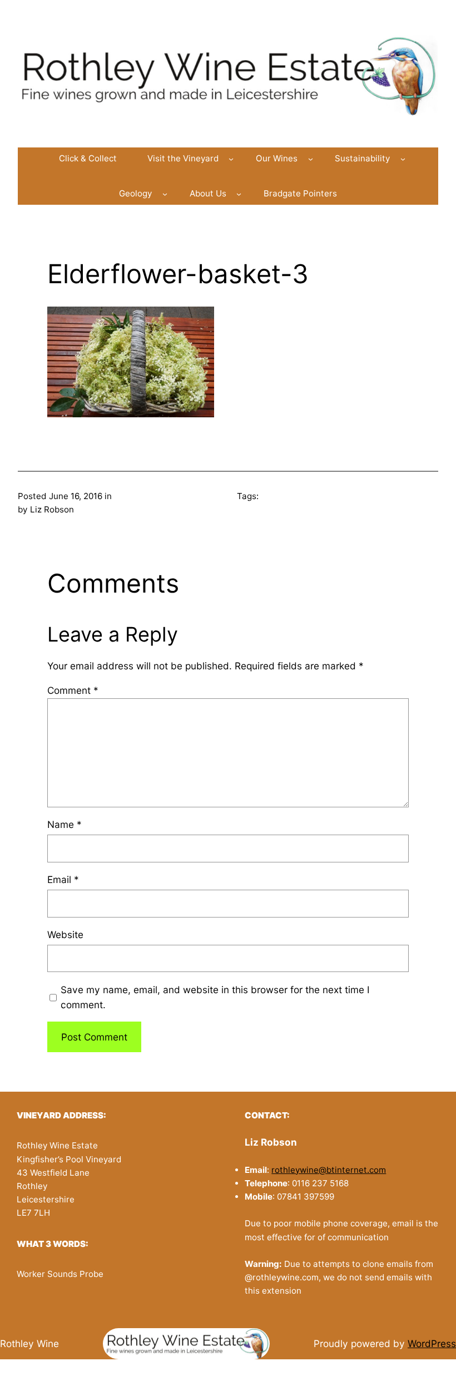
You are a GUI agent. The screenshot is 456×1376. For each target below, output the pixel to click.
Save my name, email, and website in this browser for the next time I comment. (215, 997)
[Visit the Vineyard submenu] (231, 158)
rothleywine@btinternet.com (328, 1170)
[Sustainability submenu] (402, 158)
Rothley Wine (29, 1343)
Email (63, 879)
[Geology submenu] (164, 193)
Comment (72, 690)
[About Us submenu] (238, 193)
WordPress (432, 1343)
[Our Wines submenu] (310, 158)
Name (64, 824)
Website (65, 934)
